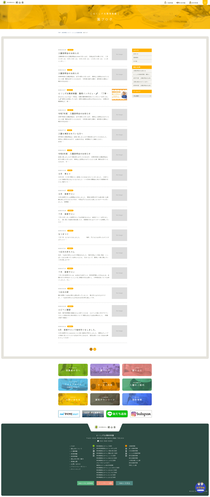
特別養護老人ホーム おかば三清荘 (106, 477)
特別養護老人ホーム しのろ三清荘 (106, 460)
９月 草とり (64, 173)
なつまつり (63, 234)
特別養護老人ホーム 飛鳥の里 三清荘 (106, 453)
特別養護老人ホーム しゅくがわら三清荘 (107, 467)
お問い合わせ (76, 464)
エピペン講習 (64, 309)
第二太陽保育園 (133, 448)
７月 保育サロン (66, 213)
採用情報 (74, 456)
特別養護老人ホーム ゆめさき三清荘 (106, 458)
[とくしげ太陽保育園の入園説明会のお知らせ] (13, 2)
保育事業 (74, 454)
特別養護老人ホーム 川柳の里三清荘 (106, 450)
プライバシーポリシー (79, 466)
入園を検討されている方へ (70, 133)
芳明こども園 (132, 465)
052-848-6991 (106, 441)
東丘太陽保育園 (133, 458)
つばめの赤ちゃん (66, 251)
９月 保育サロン (66, 193)
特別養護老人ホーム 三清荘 (104, 446)
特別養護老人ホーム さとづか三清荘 (106, 472)
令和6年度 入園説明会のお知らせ (74, 153)
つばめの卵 (63, 291)
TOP (73, 446)
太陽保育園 (132, 446)
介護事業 (74, 451)
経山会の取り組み (77, 459)
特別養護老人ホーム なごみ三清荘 (106, 475)
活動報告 (135, 57)
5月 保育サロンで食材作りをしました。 (77, 329)
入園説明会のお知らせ (68, 53)
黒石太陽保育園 (133, 462)
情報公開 (74, 461)
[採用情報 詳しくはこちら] (200, 487)
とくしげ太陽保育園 (134, 453)
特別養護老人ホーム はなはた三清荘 (106, 470)
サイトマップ (76, 469)
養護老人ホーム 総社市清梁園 (104, 465)
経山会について (76, 449)
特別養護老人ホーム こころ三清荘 (106, 455)
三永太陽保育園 (133, 450)
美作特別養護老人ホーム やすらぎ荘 (106, 448)
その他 (135, 61)
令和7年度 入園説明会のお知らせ (74, 113)
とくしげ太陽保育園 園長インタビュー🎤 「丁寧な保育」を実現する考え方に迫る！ (83, 93)
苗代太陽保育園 (133, 455)
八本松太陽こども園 (134, 460)
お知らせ (135, 53)
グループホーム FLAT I (103, 462)
